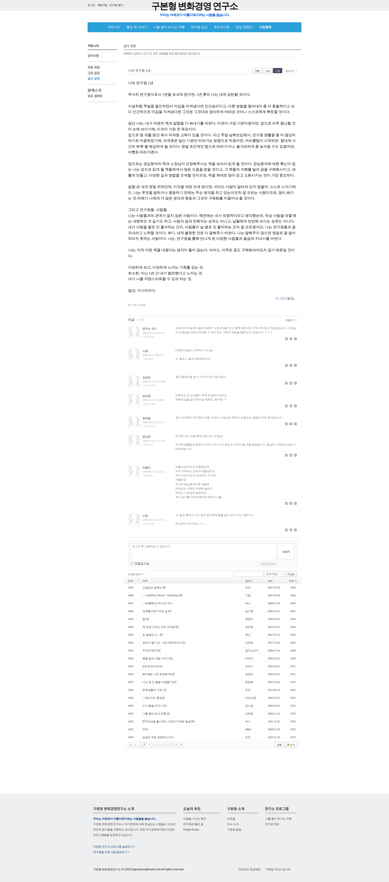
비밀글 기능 (142, 563)
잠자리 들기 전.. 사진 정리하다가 (162, 642)
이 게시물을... (286, 298)
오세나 (249, 666)
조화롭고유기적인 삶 (155, 611)
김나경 (249, 705)
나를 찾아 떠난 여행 (154, 713)
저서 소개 (233, 824)
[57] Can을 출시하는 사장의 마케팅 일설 (166, 721)
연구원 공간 (199, 27)
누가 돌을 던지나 (152, 705)
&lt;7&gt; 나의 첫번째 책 (157, 674)
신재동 (249, 642)
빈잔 (248, 690)
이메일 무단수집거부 (278, 869)
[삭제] (295, 339)
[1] (183, 642)
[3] (158, 650)
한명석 (249, 619)
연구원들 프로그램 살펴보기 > (111, 852)
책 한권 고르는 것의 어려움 (159, 627)
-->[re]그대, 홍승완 (153, 697)
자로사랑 (250, 697)
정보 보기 (290, 71)
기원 (248, 595)
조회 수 (293, 580)
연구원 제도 (272, 824)
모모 (248, 587)
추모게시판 (222, 27)
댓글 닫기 (290, 320)
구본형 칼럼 (234, 829)
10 (176, 744)
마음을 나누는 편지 (194, 818)
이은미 (249, 658)
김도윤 (249, 627)
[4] (169, 611)
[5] (180, 595)
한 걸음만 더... (151, 634)
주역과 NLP (149, 650)
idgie (248, 729)
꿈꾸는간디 (252, 650)
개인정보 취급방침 (249, 869)
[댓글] (286, 339)
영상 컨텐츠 (244, 27)
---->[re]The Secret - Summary (160, 595)
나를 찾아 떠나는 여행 (169, 27)
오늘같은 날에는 (152, 587)
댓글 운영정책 (268, 563)
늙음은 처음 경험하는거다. (158, 737)
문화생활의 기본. (152, 690)
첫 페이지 (130, 744)
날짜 (270, 580)
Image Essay (191, 829)
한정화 (249, 682)
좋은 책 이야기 (137, 27)
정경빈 (249, 674)
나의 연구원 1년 (139, 70)
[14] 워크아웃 (150, 666)
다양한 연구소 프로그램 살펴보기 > (114, 846)
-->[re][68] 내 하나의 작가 (157, 603)
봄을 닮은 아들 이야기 (156, 658)
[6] (164, 587)
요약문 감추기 (135, 574)
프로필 (231, 818)
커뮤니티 (114, 27)
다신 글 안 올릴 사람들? (157, 682)
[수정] (290, 339)
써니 (248, 603)
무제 (145, 729)
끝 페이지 (181, 744)
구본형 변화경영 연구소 (194, 6)
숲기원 (249, 611)
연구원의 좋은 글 (193, 824)
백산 (248, 634)
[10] (174, 682)
